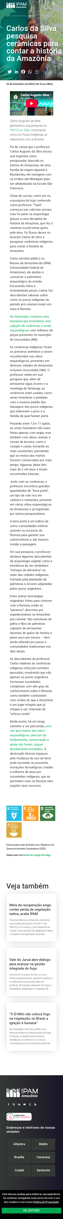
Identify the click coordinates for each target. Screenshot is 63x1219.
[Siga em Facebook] (8, 1104)
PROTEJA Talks (20, 130)
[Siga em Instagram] (14, 1104)
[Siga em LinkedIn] (19, 1104)
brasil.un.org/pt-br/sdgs (37, 855)
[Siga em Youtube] (25, 1104)
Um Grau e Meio (44, 84)
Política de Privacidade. (46, 1202)
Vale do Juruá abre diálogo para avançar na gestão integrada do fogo (32, 972)
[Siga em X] (30, 1104)
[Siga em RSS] (35, 1104)
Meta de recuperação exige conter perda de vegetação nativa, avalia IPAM (32, 917)
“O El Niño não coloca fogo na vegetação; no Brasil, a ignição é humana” (32, 1026)
